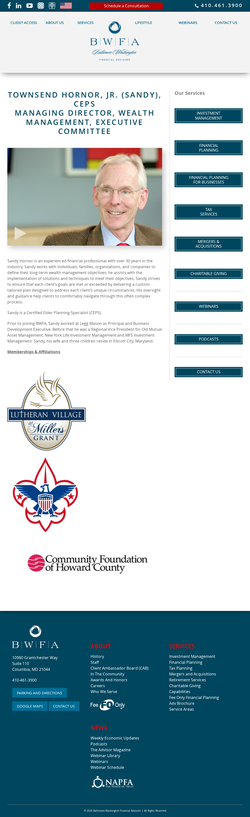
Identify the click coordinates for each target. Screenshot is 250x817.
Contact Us (226, 22)
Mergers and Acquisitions (192, 674)
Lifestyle (143, 22)
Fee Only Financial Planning (194, 697)
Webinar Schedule (107, 767)
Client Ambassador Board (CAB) (119, 668)
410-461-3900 (24, 680)
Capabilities (179, 691)
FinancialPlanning (209, 148)
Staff (95, 662)
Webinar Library (105, 755)
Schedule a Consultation (126, 6)
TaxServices (208, 212)
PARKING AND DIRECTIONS (39, 692)
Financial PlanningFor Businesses (209, 180)
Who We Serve (104, 691)
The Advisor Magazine (111, 749)
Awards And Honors (109, 680)
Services (85, 22)
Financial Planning (185, 662)
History (97, 656)
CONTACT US (64, 706)
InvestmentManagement (208, 115)
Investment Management (192, 656)
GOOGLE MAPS (30, 706)
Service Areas (181, 709)
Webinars (187, 22)
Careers (98, 685)
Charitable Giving (208, 273)
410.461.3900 (221, 6)
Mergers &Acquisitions (209, 244)
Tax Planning (180, 668)
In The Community (107, 674)
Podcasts (209, 339)
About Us (55, 22)
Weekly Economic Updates (115, 738)
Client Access (23, 22)
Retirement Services (187, 680)
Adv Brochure (181, 703)
